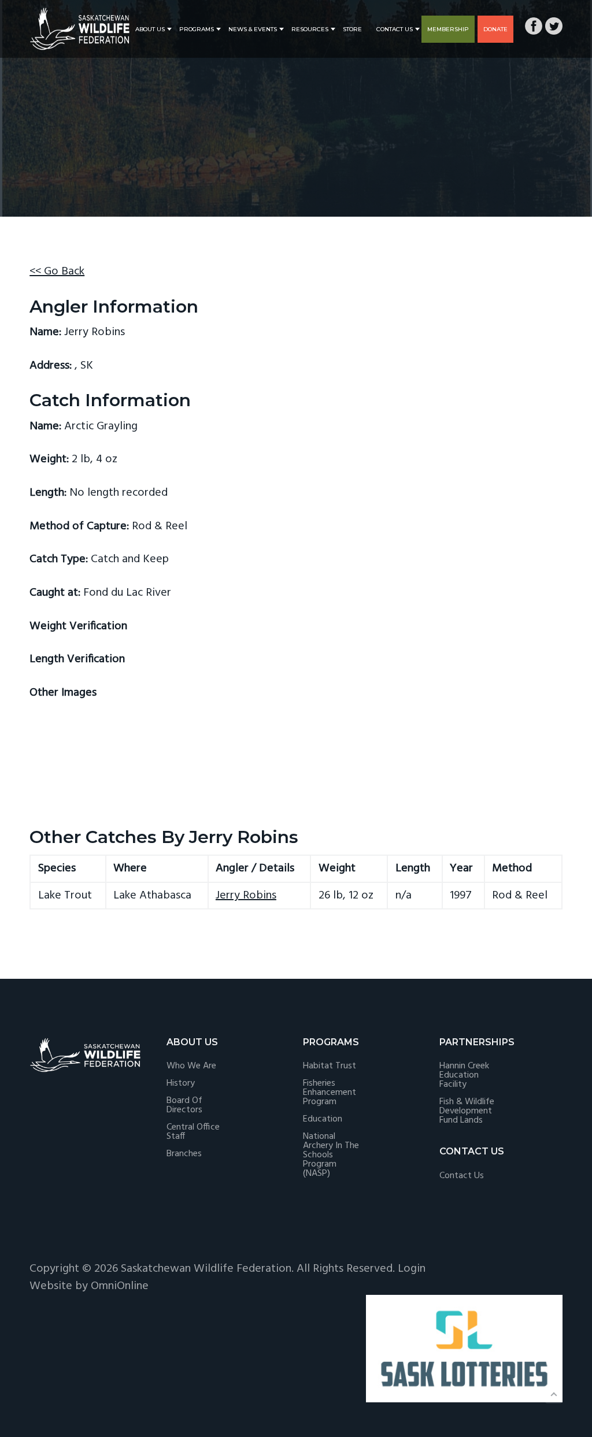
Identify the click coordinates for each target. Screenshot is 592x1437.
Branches (184, 1153)
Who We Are (191, 1066)
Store (352, 29)
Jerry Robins (246, 895)
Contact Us (394, 29)
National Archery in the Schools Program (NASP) (331, 1155)
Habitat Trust (329, 1066)
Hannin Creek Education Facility (464, 1075)
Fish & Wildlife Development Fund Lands (466, 1111)
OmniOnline (120, 1286)
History (180, 1083)
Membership (448, 29)
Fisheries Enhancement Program (329, 1092)
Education (322, 1119)
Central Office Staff (193, 1132)
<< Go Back (56, 271)
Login (412, 1269)
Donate (495, 29)
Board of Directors (184, 1105)
